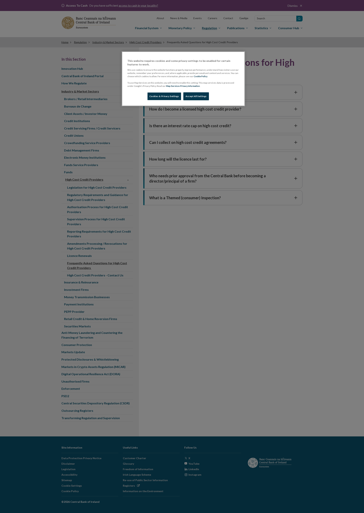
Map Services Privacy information (183, 86)
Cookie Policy (200, 76)
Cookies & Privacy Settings (164, 96)
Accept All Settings (196, 96)
